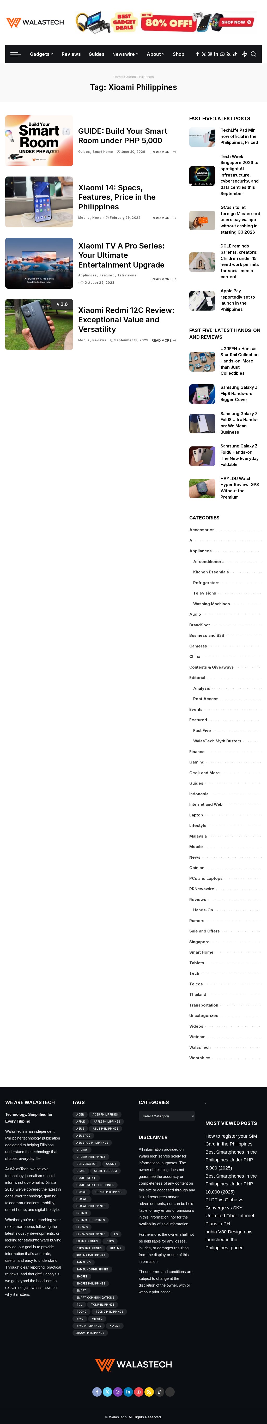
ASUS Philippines (105, 1128)
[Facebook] (197, 54)
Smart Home (103, 152)
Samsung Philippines (92, 1269)
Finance (197, 751)
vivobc (97, 1318)
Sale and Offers (204, 931)
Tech (194, 973)
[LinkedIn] (216, 54)
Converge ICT (86, 1163)
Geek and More (204, 772)
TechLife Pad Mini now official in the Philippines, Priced (239, 136)
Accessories (202, 529)
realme (115, 1248)
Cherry (82, 1149)
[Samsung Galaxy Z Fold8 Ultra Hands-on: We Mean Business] (202, 423)
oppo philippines (88, 1248)
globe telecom (105, 1170)
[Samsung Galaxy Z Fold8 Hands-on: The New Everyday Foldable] (202, 456)
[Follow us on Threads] (170, 1392)
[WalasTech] (35, 23)
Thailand (197, 994)
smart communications (95, 1297)
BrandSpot (199, 624)
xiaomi (115, 1325)
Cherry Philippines (90, 1156)
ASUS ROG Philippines (92, 1142)
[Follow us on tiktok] (235, 54)
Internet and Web (206, 804)
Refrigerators (206, 582)
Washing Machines (211, 603)
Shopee (81, 1276)
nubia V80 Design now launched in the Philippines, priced (228, 1239)
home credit (86, 1177)
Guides (84, 152)
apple (80, 1121)
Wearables (199, 1057)
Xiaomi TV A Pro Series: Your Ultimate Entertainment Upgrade (121, 255)
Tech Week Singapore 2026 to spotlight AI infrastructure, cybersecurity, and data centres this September (240, 175)
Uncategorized (204, 1015)
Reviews (99, 340)
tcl (79, 1304)
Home (118, 77)
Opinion (196, 867)
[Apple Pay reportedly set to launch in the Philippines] (202, 301)
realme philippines (90, 1255)
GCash (111, 1163)
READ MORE (161, 152)
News (97, 218)
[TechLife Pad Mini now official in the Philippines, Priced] (202, 137)
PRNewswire (201, 888)
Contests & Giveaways (211, 667)
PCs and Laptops (206, 878)
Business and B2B (206, 635)
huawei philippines (90, 1206)
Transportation (203, 1005)
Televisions (126, 275)
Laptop (196, 815)
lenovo (82, 1227)
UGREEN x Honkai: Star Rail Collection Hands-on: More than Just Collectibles (240, 361)
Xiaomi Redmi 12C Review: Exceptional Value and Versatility (126, 320)
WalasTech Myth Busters (217, 740)
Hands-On (203, 909)
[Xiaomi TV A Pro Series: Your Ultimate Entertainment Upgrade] (39, 263)
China (194, 656)
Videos (196, 1026)
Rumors (196, 920)
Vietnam (197, 1036)
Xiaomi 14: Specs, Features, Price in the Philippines (117, 197)
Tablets (196, 962)
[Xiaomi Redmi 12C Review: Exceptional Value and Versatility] (39, 324)
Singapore (199, 941)
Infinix (81, 1213)
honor (81, 1191)
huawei (82, 1199)
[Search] (253, 54)
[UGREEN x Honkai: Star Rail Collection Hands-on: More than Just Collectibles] (202, 362)
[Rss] (228, 54)
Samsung (83, 1262)
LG (116, 1234)
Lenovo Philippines (90, 1234)
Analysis (201, 688)
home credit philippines (95, 1184)
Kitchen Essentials (211, 571)
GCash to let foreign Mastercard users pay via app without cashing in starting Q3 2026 (240, 220)
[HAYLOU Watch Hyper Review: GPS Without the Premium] (202, 488)
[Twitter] (204, 54)
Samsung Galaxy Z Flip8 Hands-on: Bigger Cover (239, 393)
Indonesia (199, 793)
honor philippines (109, 1191)
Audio (195, 614)
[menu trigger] (18, 54)
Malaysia (198, 836)
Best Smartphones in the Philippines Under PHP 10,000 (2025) (231, 1184)
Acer (80, 1114)
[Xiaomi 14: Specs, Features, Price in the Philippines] (39, 202)
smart (81, 1290)
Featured (107, 275)
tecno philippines (109, 1311)
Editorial (197, 677)
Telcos (196, 983)
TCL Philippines (102, 1304)
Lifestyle (198, 825)
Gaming (196, 762)
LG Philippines (87, 1241)
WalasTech (200, 1047)
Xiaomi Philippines (90, 1332)
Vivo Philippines (88, 1325)
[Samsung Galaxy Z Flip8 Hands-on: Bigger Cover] (202, 394)
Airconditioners (208, 561)
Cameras (198, 646)
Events (196, 709)
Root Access (206, 698)
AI (191, 540)
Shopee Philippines (90, 1283)
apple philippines (107, 1121)
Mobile (83, 218)
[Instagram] (210, 54)
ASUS (80, 1128)
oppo (110, 1241)
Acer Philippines (105, 1114)
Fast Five (202, 730)
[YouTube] (222, 54)
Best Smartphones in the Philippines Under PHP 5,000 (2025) (231, 1160)
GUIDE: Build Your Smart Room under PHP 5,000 (122, 135)
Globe (80, 1170)
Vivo (79, 1318)
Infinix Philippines (90, 1220)
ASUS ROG (83, 1135)
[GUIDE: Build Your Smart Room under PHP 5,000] (39, 140)
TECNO (81, 1311)
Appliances (87, 275)
